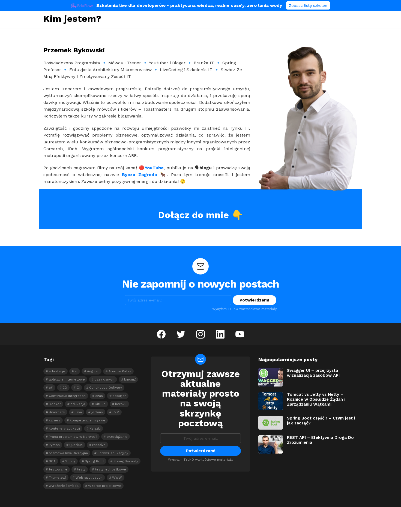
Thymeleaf (57, 477)
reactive (99, 445)
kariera (54, 420)
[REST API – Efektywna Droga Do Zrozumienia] (270, 444)
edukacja (77, 404)
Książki (95, 428)
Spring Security (125, 461)
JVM (115, 412)
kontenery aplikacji (64, 428)
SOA (52, 461)
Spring (70, 461)
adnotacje (57, 371)
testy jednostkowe (110, 469)
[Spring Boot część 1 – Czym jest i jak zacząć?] (270, 423)
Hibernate (57, 412)
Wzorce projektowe (104, 486)
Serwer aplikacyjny (112, 453)
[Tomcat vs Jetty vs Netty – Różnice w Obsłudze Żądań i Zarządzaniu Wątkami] (270, 401)
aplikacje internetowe (67, 379)
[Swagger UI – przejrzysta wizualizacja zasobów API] (270, 377)
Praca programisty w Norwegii (73, 437)
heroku (121, 404)
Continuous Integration (67, 396)
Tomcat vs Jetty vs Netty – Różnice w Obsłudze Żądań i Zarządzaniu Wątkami (316, 399)
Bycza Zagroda (139, 174)
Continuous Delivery (105, 388)
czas (99, 396)
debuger (119, 396)
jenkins (97, 412)
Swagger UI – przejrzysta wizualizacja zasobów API (313, 373)
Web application (89, 477)
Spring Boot (94, 461)
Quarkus (76, 445)
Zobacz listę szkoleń (308, 5)
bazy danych (104, 379)
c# (51, 388)
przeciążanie (117, 437)
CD (64, 388)
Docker (55, 404)
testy (81, 469)
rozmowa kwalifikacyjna (68, 453)
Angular (93, 371)
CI (78, 388)
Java (78, 412)
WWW (117, 477)
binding (130, 379)
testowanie (58, 469)
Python (54, 445)
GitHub (100, 404)
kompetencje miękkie (87, 420)
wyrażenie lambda (64, 486)
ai (76, 371)
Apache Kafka (120, 371)
